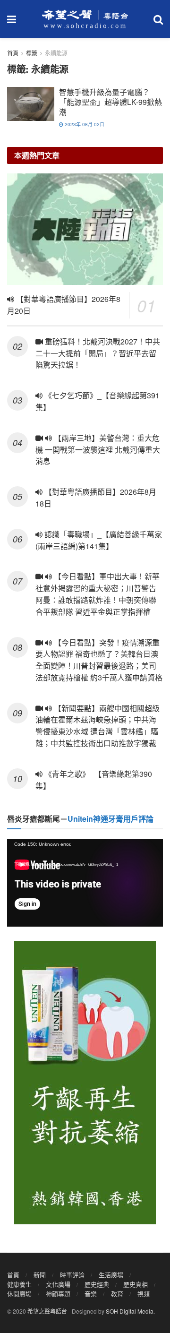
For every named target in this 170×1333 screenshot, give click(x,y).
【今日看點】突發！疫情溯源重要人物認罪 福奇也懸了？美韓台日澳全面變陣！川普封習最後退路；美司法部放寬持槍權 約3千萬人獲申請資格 (98, 660)
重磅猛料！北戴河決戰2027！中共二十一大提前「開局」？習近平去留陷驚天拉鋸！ (97, 353)
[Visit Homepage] (85, 18)
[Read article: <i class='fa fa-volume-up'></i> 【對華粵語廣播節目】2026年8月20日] (85, 229)
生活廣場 (111, 1274)
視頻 (143, 1293)
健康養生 (19, 1284)
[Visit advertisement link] (85, 1082)
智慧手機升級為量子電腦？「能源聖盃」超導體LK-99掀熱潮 (110, 101)
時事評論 (72, 1274)
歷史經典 (97, 1284)
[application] (85, 883)
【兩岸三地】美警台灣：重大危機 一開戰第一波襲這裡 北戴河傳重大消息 (97, 449)
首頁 (12, 53)
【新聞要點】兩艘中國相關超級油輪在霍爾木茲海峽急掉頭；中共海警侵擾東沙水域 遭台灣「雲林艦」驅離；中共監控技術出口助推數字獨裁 (97, 725)
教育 (117, 1293)
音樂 (91, 1293)
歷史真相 (135, 1284)
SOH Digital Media (129, 1311)
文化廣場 (58, 1284)
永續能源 (56, 53)
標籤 (31, 53)
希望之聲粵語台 (47, 1311)
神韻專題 (58, 1293)
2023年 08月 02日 (83, 124)
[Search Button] (158, 19)
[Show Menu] (11, 19)
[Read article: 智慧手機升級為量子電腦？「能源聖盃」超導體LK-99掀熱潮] (30, 104)
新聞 (40, 1274)
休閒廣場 (19, 1293)
